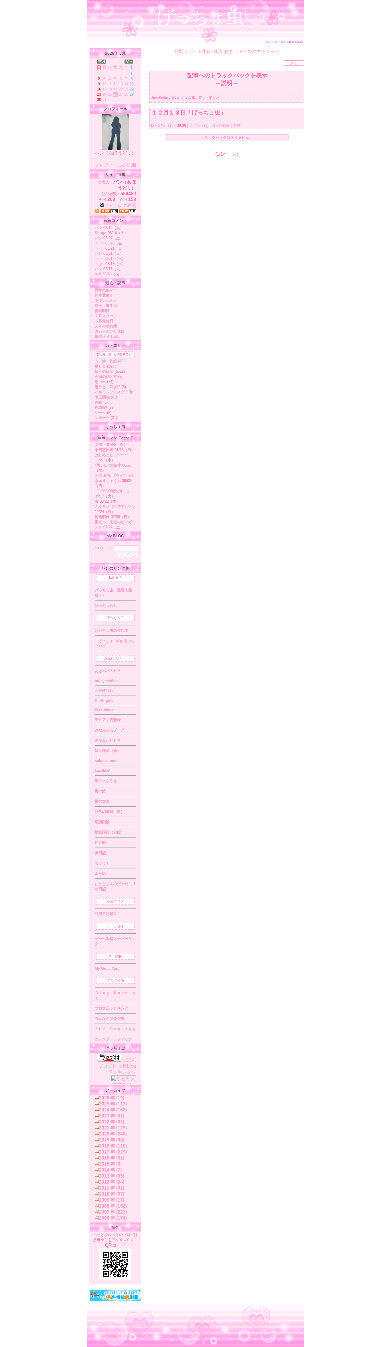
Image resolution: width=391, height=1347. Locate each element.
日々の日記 (220, 125)
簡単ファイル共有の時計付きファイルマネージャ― (226, 51)
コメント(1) (198, 125)
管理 (237, 125)
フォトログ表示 (120, 205)
